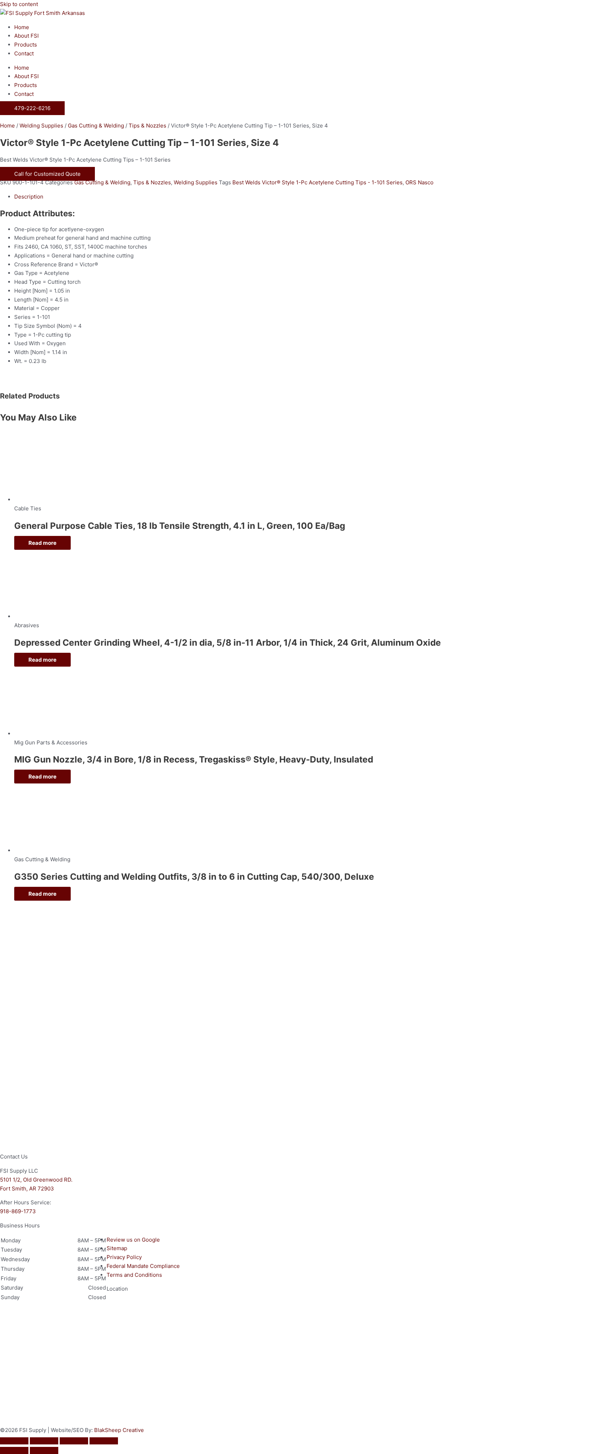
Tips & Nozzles (147, 125)
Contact (24, 53)
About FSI (26, 35)
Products (25, 44)
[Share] (74, 1440)
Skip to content (19, 4)
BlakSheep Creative (119, 1430)
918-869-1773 (18, 1211)
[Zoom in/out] (14, 1440)
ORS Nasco (419, 182)
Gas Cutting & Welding (96, 125)
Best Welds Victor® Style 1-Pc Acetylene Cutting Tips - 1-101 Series (317, 182)
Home (21, 27)
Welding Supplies (41, 125)
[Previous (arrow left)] (14, 1450)
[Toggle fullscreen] (44, 1440)
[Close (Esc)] (104, 1440)
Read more (42, 542)
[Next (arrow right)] (44, 1450)
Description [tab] (28, 196)
